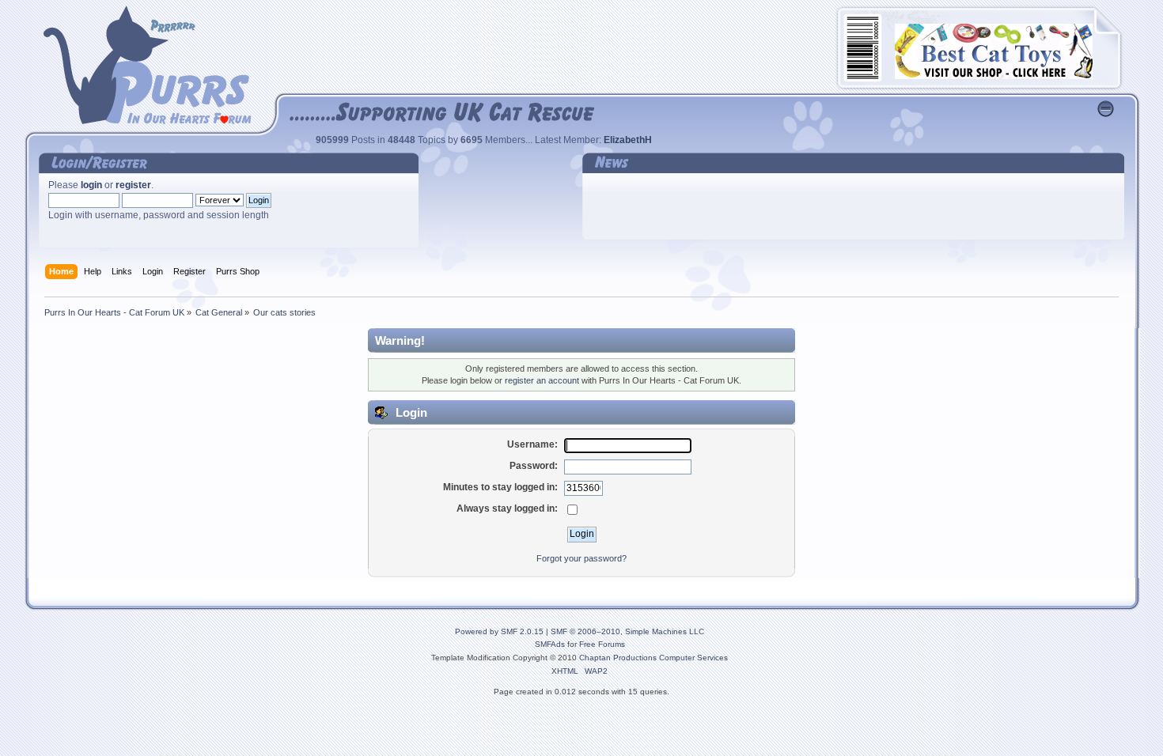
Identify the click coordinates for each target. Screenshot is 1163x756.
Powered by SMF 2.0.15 (499, 631)
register (133, 185)
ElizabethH (628, 140)
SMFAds (550, 644)
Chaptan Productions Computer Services (653, 657)
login (91, 185)
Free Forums (602, 644)
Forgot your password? (581, 558)
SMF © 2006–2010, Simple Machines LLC (627, 631)
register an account (542, 380)
